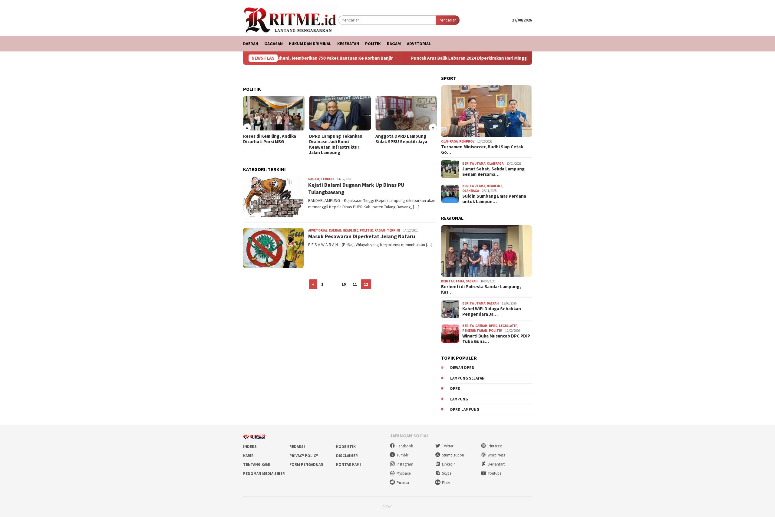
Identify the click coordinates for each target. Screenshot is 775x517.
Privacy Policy (303, 455)
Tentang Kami (256, 464)
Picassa (403, 482)
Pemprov (466, 141)
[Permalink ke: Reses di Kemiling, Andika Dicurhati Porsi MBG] (274, 113)
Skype (446, 473)
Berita (468, 326)
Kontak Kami (348, 464)
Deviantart (496, 464)
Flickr (446, 482)
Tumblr (402, 455)
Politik (366, 230)
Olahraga (449, 141)
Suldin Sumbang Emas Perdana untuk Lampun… (494, 198)
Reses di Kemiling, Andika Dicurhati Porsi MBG (269, 138)
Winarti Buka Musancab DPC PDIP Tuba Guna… (496, 338)
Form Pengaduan (306, 464)
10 (343, 284)
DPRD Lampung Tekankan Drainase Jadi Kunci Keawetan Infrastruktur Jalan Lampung (335, 144)
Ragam (313, 179)
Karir (248, 455)
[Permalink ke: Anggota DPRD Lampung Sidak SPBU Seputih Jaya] (406, 113)
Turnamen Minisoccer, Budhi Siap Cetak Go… (482, 149)
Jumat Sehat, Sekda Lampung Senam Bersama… (493, 171)
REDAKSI (297, 446)
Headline (350, 230)
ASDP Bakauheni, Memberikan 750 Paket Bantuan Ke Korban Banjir (308, 58)
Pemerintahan (474, 330)
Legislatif (508, 326)
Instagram (405, 464)
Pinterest (495, 446)
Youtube (494, 473)
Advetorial (318, 230)
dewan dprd (462, 367)
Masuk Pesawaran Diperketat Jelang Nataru (361, 236)
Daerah (335, 230)
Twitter (447, 446)
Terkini (327, 179)
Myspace (404, 473)
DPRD (493, 326)
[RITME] (290, 19)
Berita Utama (473, 163)
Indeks (250, 446)
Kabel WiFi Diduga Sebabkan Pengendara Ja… (491, 311)
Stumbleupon (453, 455)
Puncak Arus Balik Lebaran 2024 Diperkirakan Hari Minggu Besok (461, 58)
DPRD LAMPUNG (464, 409)
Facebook (405, 446)
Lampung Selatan (467, 378)
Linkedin (449, 464)
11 (355, 284)
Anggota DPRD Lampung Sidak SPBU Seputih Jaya (401, 138)
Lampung (459, 399)
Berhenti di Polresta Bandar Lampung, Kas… (481, 289)
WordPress (496, 455)
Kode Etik (346, 446)
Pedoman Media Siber (264, 473)
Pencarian (448, 20)
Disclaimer (347, 455)
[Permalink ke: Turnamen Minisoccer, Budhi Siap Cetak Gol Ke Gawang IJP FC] (486, 111)
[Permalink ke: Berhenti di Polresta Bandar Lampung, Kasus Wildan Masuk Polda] (486, 251)
